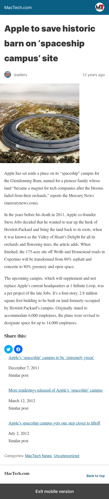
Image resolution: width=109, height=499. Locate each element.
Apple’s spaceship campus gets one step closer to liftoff (54, 422)
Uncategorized (66, 455)
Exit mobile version (54, 491)
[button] (8, 349)
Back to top (96, 476)
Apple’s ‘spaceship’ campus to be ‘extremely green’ (51, 357)
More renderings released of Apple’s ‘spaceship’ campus (55, 389)
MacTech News (38, 455)
